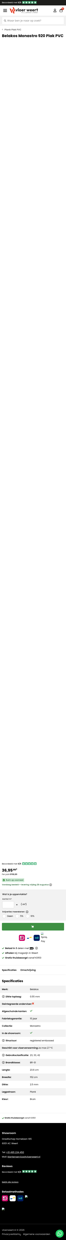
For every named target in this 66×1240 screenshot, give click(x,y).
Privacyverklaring (11, 1234)
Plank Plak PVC (12, 29)
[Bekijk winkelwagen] (61, 10)
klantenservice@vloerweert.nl (24, 1156)
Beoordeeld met (11, 2)
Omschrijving (28, 970)
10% (32, 916)
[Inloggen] (55, 10)
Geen (10, 916)
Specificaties (9, 970)
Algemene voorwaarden (36, 1234)
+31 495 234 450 (15, 1152)
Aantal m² (7, 899)
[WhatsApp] (60, 1234)
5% (21, 916)
